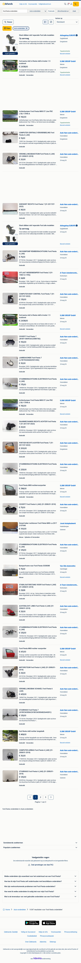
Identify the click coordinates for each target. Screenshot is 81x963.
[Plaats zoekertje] (76, 4)
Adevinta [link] (43, 942)
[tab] (45, 22)
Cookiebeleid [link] (32, 936)
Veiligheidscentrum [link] (44, 4)
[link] (10, 4)
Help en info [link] (23, 4)
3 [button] (45, 797)
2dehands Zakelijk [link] (11, 932)
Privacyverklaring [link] (70, 932)
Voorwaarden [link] (32, 4)
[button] (68, 4)
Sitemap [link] (53, 942)
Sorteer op (58, 18)
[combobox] (14, 11)
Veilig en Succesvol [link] (28, 932)
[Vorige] (30, 797)
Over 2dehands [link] (30, 942)
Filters (8, 28)
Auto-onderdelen (19, 28)
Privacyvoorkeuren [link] (47, 936)
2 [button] (40, 797)
